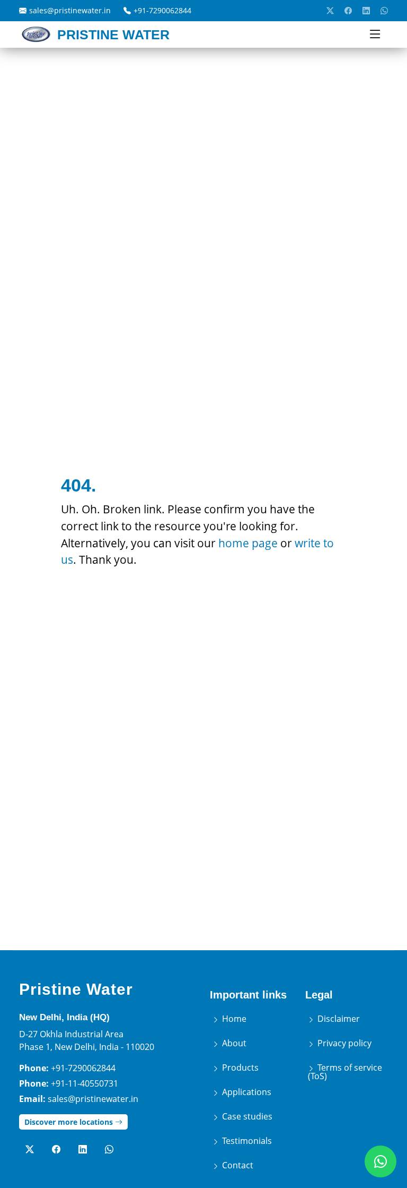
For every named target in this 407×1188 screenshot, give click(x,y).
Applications (245, 1092)
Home (233, 1019)
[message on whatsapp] (384, 10)
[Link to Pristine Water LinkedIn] (82, 1149)
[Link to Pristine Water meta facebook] (56, 1149)
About (233, 1043)
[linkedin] (366, 10)
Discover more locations (69, 1122)
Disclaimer (337, 1019)
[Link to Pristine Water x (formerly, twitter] (29, 1149)
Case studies (246, 1116)
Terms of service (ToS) (345, 1072)
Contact (236, 1165)
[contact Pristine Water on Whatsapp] (380, 1161)
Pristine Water (76, 989)
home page (248, 542)
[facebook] (348, 10)
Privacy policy (343, 1043)
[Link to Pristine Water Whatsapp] (109, 1149)
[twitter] (330, 10)
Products (239, 1067)
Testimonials (246, 1141)
